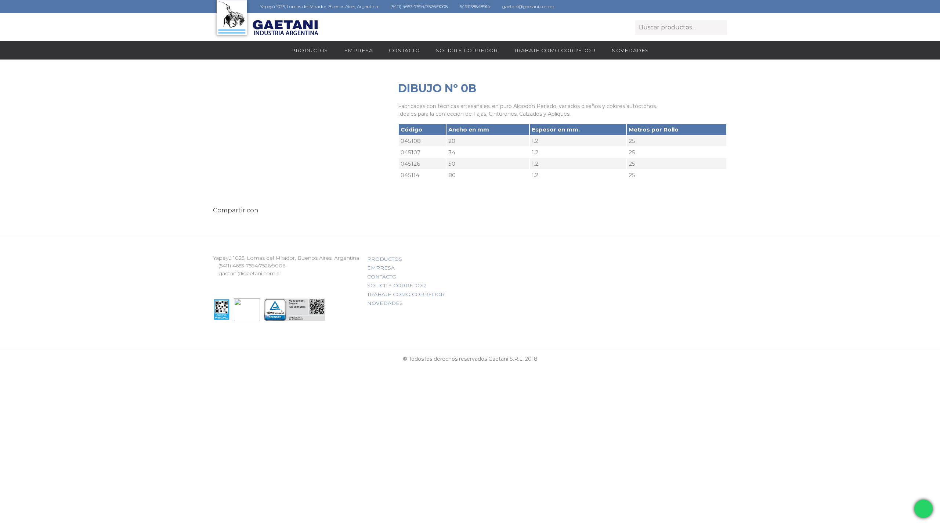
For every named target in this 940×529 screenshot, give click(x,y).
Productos (309, 50)
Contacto (404, 50)
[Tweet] (283, 210)
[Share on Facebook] (274, 210)
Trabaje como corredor (555, 50)
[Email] (265, 210)
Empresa (358, 50)
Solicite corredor (467, 50)
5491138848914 (474, 6)
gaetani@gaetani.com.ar (527, 6)
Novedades (630, 50)
